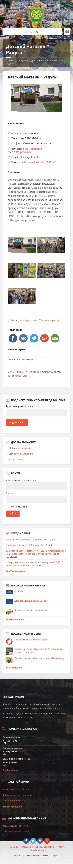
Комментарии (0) (50, 320)
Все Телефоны (10, 770)
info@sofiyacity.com (19, 831)
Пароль (10, 493)
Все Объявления (15, 619)
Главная (10, 60)
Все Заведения (14, 667)
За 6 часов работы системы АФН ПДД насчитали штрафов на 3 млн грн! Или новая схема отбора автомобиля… (36, 552)
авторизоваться (17, 375)
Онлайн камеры (38, 850)
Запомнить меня (18, 506)
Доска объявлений (45, 846)
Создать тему (16, 459)
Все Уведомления (15, 571)
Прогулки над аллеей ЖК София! (23, 544)
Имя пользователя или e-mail (21, 480)
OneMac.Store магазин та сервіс (30, 639)
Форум (61, 846)
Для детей (36, 60)
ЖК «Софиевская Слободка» (17, 795)
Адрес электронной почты (20, 406)
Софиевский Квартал (14, 800)
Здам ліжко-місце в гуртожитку (30, 610)
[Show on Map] (67, 31)
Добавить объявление (21, 453)
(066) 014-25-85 (20, 825)
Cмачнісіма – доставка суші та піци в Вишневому (39, 658)
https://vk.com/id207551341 (40, 162)
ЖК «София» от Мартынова (17, 789)
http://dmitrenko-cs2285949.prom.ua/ (25, 150)
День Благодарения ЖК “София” (23, 539)
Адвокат (18, 591)
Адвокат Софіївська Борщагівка (31, 600)
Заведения (23, 60)
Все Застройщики (12, 806)
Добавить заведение (20, 448)
